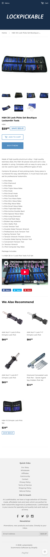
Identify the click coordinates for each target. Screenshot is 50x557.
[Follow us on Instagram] (32, 516)
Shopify (34, 548)
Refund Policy (25, 491)
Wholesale (25, 470)
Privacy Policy (25, 482)
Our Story (25, 467)
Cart (46, 3)
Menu (7, 3)
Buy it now (12, 145)
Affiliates (25, 473)
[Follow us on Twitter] (22, 516)
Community (25, 476)
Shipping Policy (25, 488)
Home (4, 33)
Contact (25, 479)
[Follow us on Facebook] (17, 516)
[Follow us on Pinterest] (27, 516)
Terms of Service (25, 485)
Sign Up (43, 534)
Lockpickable (27, 545)
